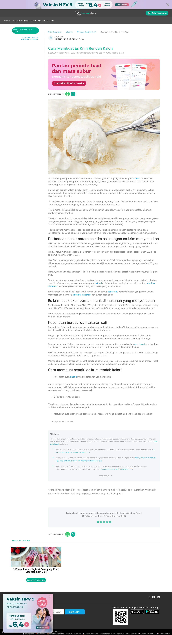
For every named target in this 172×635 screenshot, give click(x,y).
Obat (14, 20)
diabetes (52, 286)
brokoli (136, 178)
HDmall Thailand (164, 634)
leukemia (86, 295)
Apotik (33, 20)
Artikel (51, 20)
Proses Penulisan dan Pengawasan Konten (115, 634)
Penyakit (7, 20)
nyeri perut (139, 344)
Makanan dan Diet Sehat (86, 32)
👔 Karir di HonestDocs (91, 634)
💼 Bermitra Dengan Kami (56, 634)
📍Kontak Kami (40, 634)
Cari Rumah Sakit (23, 20)
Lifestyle (69, 32)
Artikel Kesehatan (55, 32)
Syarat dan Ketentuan (73, 634)
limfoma (77, 295)
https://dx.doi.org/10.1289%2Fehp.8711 (116, 469)
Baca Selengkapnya (36, 580)
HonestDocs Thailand (148, 634)
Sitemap (134, 634)
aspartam (112, 291)
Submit (74, 612)
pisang (73, 377)
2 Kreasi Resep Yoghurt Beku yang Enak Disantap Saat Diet (36, 570)
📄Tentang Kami (28, 634)
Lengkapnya (104, 476)
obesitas (150, 283)
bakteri (98, 283)
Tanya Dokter (43, 20)
